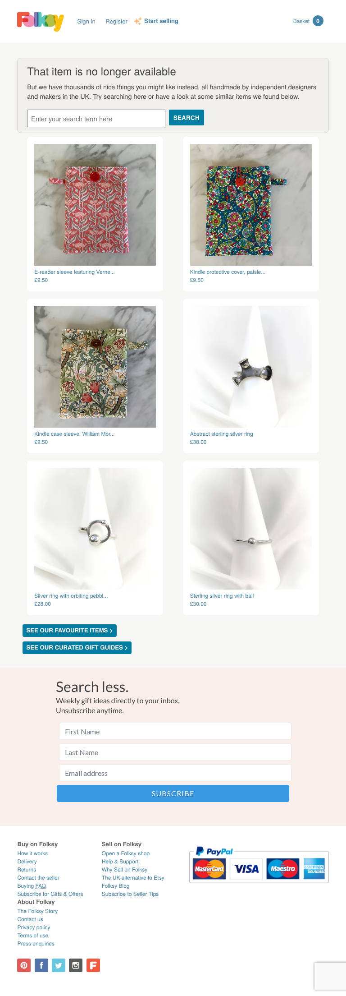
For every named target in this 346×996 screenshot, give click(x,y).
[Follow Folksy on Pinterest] (24, 965)
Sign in (86, 21)
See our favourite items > (69, 630)
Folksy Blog (116, 886)
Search (186, 117)
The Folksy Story (37, 911)
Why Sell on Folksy (125, 869)
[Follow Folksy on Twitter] (58, 965)
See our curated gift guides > (77, 647)
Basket (306, 21)
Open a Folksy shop (126, 853)
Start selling (161, 21)
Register (116, 21)
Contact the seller (38, 877)
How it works (32, 853)
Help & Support (120, 861)
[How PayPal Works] (259, 887)
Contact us (30, 919)
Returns (26, 869)
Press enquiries (36, 943)
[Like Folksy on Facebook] (41, 965)
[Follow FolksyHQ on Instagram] (75, 965)
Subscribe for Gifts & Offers (50, 894)
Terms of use (32, 935)
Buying (31, 886)
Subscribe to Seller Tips (130, 894)
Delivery (26, 861)
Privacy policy (33, 927)
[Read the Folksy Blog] (93, 965)
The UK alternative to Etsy (133, 877)
